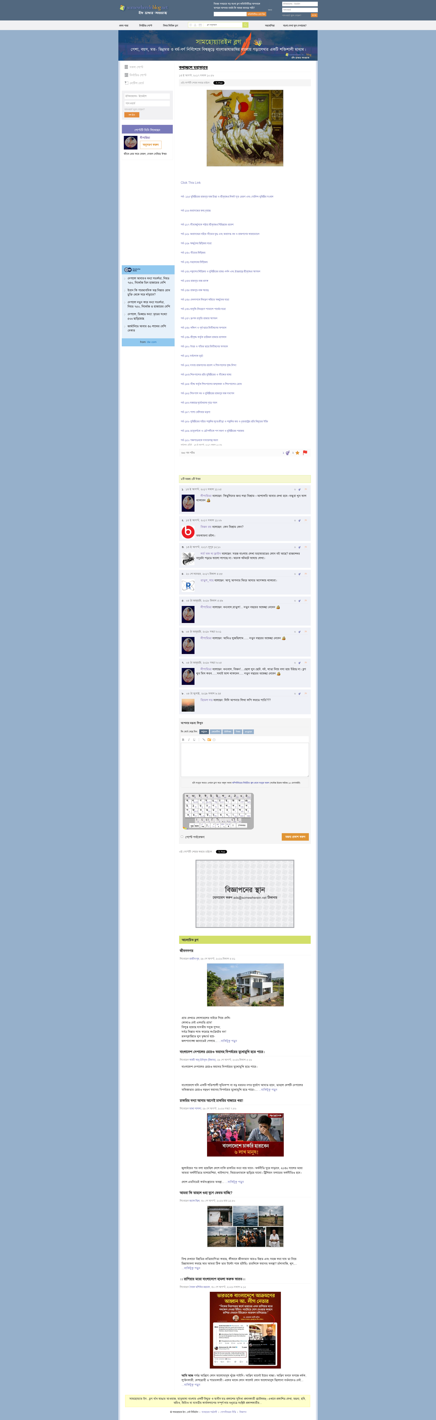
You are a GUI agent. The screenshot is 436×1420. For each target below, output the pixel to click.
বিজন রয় (206, 527)
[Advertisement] (147, 211)
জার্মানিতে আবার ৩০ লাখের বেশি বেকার (147, 328)
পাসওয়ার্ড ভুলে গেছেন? (291, 15)
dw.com (152, 342)
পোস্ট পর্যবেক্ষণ (195, 837)
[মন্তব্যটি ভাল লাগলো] (299, 489)
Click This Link (191, 183)
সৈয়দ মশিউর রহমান (199, 1287)
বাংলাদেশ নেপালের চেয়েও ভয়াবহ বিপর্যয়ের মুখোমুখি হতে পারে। (222, 1052)
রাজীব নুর (194, 958)
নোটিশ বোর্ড (137, 83)
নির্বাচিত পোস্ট (145, 25)
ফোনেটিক (216, 731)
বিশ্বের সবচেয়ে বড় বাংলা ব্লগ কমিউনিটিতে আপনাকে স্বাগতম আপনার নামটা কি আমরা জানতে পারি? (237, 5)
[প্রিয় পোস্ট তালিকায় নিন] (297, 452)
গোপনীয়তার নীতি (228, 1412)
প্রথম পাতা (123, 25)
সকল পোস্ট (136, 67)
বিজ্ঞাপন (242, 1412)
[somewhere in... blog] (143, 10)
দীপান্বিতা (145, 138)
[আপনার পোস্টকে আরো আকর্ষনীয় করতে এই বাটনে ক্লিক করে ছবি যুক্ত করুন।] (209, 739)
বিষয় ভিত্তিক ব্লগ (170, 25)
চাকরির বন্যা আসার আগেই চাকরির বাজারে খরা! (211, 1100)
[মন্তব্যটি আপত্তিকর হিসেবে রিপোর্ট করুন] (305, 489)
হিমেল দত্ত (207, 700)
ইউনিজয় (227, 731)
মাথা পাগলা (195, 1108)
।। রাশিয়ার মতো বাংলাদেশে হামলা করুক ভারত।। (212, 1279)
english (248, 731)
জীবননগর (186, 951)
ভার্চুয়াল (204, 731)
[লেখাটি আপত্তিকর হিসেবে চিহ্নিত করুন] (305, 452)
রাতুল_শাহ (207, 580)
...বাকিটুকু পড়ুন (227, 1041)
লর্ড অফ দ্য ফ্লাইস (211, 553)
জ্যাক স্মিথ (194, 1201)
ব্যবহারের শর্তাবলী (209, 1412)
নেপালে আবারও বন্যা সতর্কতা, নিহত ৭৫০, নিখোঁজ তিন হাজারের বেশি (148, 280)
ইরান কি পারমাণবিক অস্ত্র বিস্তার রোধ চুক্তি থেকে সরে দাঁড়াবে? (149, 292)
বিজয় (238, 731)
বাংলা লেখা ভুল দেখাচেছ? (295, 25)
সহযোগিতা (270, 25)
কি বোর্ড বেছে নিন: (189, 731)
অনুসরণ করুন (151, 145)
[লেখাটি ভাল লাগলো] (287, 452)
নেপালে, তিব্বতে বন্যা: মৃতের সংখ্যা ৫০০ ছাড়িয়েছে (147, 316)
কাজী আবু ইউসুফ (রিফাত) (202, 1060)
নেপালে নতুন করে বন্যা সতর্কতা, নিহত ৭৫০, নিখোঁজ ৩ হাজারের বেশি (149, 304)
